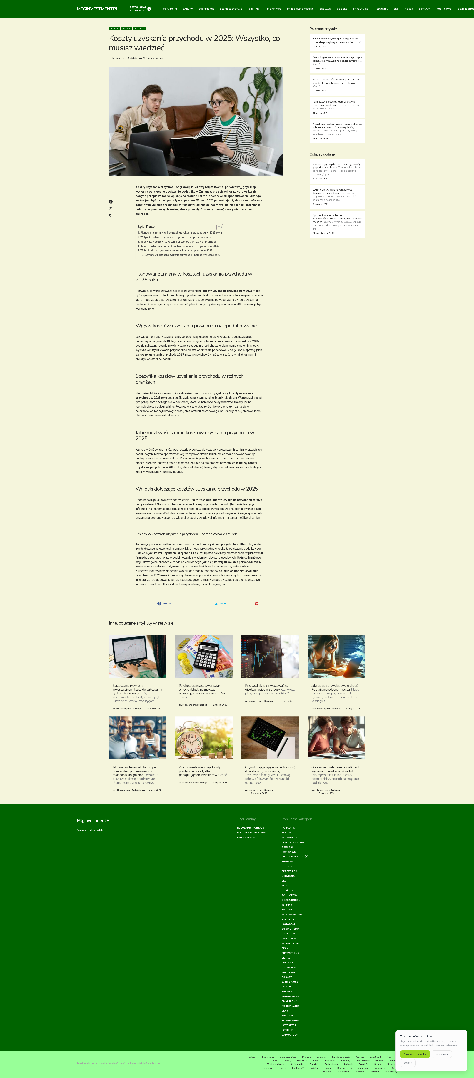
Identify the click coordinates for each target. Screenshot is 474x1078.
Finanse (114, 28)
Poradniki (289, 827)
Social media (291, 928)
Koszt (286, 885)
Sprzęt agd (289, 871)
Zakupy (286, 832)
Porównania (291, 1005)
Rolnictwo (289, 895)
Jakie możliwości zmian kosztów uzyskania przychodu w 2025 (179, 246)
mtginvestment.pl (97, 9)
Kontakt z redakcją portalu (90, 830)
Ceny (285, 1010)
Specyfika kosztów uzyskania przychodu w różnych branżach (178, 241)
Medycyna (288, 875)
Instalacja (289, 938)
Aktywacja (289, 967)
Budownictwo (292, 996)
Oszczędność (291, 900)
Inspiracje (289, 851)
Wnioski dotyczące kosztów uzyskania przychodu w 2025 (176, 250)
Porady (287, 977)
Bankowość (290, 981)
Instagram (289, 924)
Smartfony (289, 1001)
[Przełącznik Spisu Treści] (218, 227)
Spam (285, 948)
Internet (287, 1030)
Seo (284, 880)
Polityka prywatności (252, 832)
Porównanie (290, 1020)
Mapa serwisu (247, 837)
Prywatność (290, 953)
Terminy (287, 904)
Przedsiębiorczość (295, 856)
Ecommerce (289, 837)
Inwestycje (289, 1025)
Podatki (126, 28)
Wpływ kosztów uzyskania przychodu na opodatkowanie (175, 237)
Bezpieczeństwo (293, 842)
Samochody (290, 1034)
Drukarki (288, 847)
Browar (287, 861)
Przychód (139, 28)
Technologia (291, 943)
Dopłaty (287, 890)
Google (287, 866)
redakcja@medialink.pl (148, 1063)
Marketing (289, 933)
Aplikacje (288, 919)
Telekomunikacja (294, 914)
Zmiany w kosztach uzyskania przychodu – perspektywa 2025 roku (183, 255)
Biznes (286, 957)
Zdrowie (287, 1015)
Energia (287, 991)
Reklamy (287, 962)
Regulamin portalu (250, 827)
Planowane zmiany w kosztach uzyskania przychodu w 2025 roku (181, 232)
